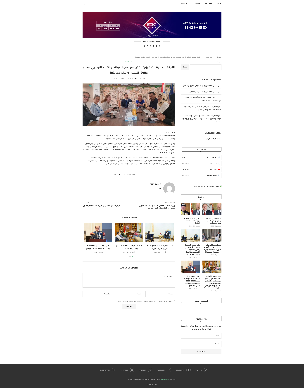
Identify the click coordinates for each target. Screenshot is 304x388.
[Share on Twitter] (122, 174)
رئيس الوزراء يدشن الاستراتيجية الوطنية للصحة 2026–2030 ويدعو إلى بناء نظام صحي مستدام (192, 281)
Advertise (184, 3)
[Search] (84, 3)
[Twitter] (151, 46)
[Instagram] (144, 46)
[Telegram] (156, 46)
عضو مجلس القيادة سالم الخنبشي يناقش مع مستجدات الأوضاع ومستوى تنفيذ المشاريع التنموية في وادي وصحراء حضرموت (201, 118)
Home (219, 3)
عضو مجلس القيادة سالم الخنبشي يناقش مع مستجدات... (129, 247)
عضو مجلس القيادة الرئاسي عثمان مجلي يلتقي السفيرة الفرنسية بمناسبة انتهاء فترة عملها (202, 108)
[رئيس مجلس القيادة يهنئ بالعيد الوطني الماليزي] (190, 209)
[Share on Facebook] (124, 174)
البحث (219, 62)
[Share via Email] (115, 174)
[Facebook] (153, 46)
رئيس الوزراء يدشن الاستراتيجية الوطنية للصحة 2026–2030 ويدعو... (98, 247)
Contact (197, 3)
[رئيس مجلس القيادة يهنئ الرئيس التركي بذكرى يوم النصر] (211, 209)
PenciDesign (165, 379)
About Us (208, 3)
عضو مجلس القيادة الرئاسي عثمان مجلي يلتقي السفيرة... (160, 247)
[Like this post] (127, 174)
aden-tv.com (140, 78)
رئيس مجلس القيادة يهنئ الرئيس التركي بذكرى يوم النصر (202, 85)
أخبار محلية (208, 57)
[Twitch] (159, 46)
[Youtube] (147, 46)
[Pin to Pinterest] (119, 174)
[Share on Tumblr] (117, 174)
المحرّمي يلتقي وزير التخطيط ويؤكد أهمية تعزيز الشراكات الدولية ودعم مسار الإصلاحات (202, 99)
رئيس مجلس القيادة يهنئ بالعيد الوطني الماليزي (205, 91)
